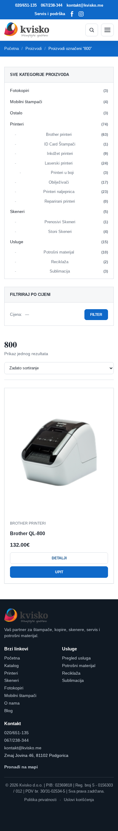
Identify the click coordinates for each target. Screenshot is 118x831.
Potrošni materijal (76, 252)
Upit (59, 572)
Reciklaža (79, 262)
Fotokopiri (59, 90)
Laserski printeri (76, 163)
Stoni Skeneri (78, 231)
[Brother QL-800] (59, 455)
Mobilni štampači (59, 101)
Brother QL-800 (27, 533)
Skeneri (59, 211)
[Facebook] (72, 14)
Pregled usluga (76, 658)
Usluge (59, 241)
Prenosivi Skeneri (76, 222)
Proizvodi (33, 48)
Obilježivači (78, 182)
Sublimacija (79, 271)
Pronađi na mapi (21, 766)
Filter (96, 314)
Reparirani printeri (76, 201)
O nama (12, 703)
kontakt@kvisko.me (85, 5)
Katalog (11, 665)
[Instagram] (81, 14)
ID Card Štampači (76, 144)
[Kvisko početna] (26, 30)
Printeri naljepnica (75, 191)
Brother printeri (77, 134)
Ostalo (59, 112)
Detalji (59, 558)
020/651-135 (26, 5)
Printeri (59, 124)
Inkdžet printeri (77, 153)
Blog (8, 710)
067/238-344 (51, 5)
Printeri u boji (79, 172)
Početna (11, 48)
